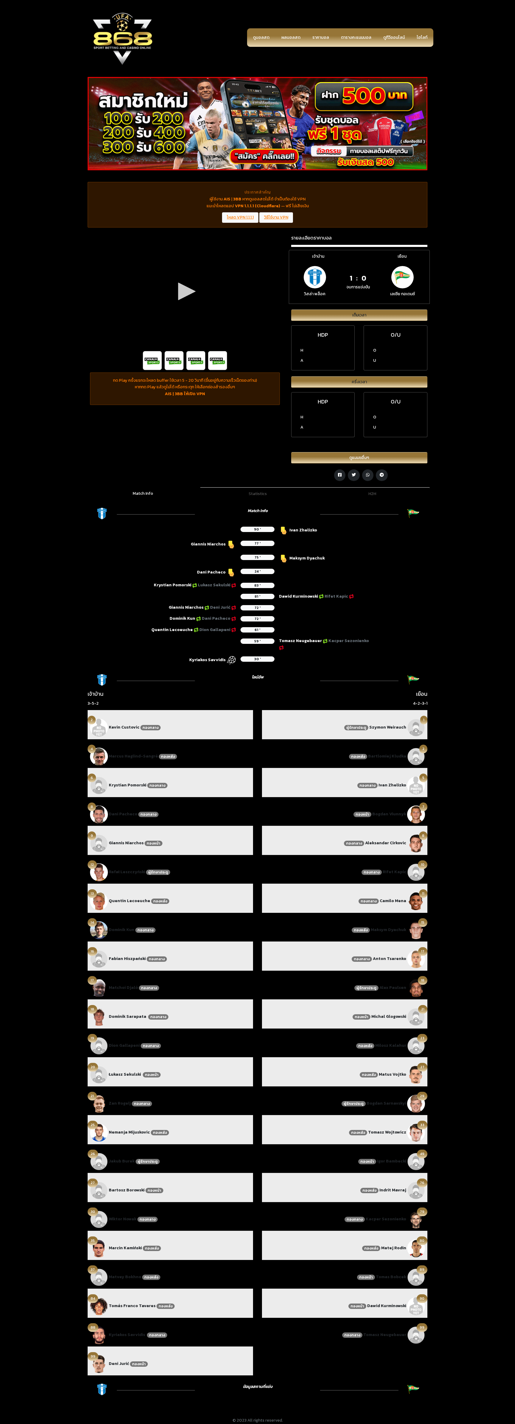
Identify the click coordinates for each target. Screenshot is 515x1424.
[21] (99, 1103)
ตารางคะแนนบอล (356, 37)
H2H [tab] (372, 494)
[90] (416, 1306)
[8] (99, 814)
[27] (99, 1190)
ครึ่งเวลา (359, 382)
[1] (416, 727)
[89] (416, 1277)
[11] (416, 901)
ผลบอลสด (290, 37)
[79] (416, 1219)
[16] (99, 958)
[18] (99, 1016)
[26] (99, 1161)
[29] (416, 1103)
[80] (416, 1248)
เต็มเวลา (359, 315)
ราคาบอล (320, 37)
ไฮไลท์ (422, 37)
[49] (416, 1161)
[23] (416, 1045)
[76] (416, 1190)
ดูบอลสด (261, 37)
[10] (416, 872)
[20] (99, 1074)
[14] (99, 930)
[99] (99, 1363)
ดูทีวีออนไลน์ (394, 37)
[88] (99, 1335)
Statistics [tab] (258, 494)
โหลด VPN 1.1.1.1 (240, 217)
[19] (99, 1045)
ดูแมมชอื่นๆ (359, 457)
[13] (99, 901)
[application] (185, 291)
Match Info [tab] (143, 493)
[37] (99, 1277)
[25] (99, 1132)
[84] (99, 1306)
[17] (99, 987)
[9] (99, 843)
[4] (99, 756)
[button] (185, 291)
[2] (99, 727)
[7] (416, 814)
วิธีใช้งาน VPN (276, 217)
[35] (99, 1248)
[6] (99, 785)
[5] (416, 785)
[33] (416, 1132)
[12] (99, 872)
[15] (416, 930)
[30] (99, 1219)
